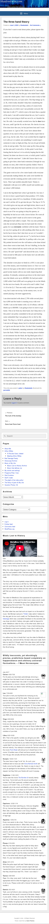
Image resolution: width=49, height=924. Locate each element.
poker (20, 388)
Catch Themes (30, 921)
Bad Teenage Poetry (11, 458)
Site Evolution (9, 475)
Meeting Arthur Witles (14, 456)
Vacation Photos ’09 (11, 485)
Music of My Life (10, 463)
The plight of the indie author (14, 480)
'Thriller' (25, 614)
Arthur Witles (9, 451)
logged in (14, 403)
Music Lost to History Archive (17, 465)
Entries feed (9, 524)
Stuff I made (9, 478)
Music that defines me (14, 468)
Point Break (14, 750)
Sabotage (6, 619)
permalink (6, 390)
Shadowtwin (24, 25)
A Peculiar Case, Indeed (15, 453)
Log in (7, 522)
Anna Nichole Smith (30, 764)
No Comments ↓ (35, 25)
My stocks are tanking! (12, 470)
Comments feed (10, 526)
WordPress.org (9, 529)
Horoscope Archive (11, 461)
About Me (8, 448)
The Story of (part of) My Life (14, 482)
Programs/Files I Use (12, 473)
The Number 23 (23, 777)
